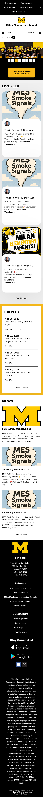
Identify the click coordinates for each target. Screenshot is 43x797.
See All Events (22, 387)
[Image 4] (19, 60)
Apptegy (26, 794)
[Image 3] (16, 60)
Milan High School (20, 593)
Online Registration (20, 619)
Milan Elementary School (20, 601)
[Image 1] (9, 60)
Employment (26, 3)
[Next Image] (39, 56)
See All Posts (21, 298)
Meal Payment (10, 7)
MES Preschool (18, 12)
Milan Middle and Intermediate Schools (20, 597)
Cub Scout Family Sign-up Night (18, 323)
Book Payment (26, 7)
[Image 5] (23, 60)
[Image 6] (26, 60)
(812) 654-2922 (20, 572)
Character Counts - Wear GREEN (18, 374)
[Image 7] (30, 60)
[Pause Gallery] (21, 56)
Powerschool (11, 3)
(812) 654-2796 (20, 575)
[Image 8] (34, 60)
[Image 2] (12, 60)
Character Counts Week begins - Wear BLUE (17, 340)
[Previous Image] (4, 56)
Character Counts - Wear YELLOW (18, 357)
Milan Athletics (20, 606)
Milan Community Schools (20, 588)
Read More (25, 142)
